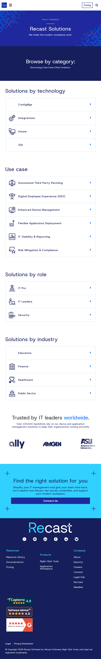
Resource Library (15, 557)
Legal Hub (79, 577)
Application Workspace (46, 567)
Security (78, 562)
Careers (78, 567)
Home (45, 19)
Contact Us (50, 500)
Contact (78, 572)
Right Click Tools (49, 561)
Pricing (10, 567)
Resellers (78, 587)
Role (58, 67)
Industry (65, 67)
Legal (8, 643)
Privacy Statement (23, 643)
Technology (36, 67)
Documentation (15, 562)
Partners (78, 582)
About (77, 557)
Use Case (49, 67)
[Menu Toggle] (10, 5)
